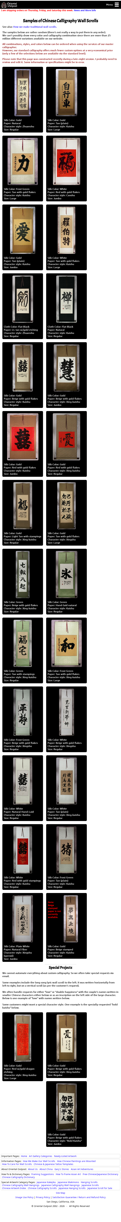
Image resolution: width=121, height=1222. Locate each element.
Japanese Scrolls (90, 1185)
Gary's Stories (62, 1169)
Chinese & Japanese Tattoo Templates (53, 1164)
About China (46, 1169)
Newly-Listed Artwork (65, 1156)
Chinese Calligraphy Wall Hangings (20, 1185)
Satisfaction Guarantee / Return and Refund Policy (79, 1197)
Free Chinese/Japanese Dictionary (100, 1174)
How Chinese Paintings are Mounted (76, 1161)
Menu (109, 4)
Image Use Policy (24, 1197)
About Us (33, 1169)
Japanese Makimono (68, 1182)
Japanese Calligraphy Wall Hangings (60, 1185)
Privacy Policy (43, 1197)
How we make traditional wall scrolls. (35, 26)
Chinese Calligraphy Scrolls (42, 1188)
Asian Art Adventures (82, 1169)
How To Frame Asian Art (68, 1174)
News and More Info (85, 10)
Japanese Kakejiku (46, 1182)
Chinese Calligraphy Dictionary (18, 1177)
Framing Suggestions (42, 1174)
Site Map (60, 1192)
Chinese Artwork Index (14, 1188)
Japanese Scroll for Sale (99, 1188)
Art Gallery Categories (40, 1156)
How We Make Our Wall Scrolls (39, 1161)
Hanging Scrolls (89, 1182)
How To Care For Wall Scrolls (17, 1164)
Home (24, 1156)
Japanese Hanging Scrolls (72, 1188)
